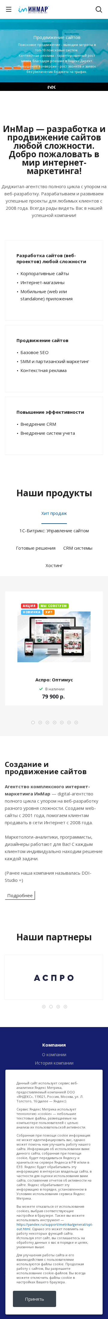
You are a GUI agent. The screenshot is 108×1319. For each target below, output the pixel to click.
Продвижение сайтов (42, 340)
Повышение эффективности (50, 412)
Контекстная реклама (43, 370)
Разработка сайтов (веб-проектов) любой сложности (51, 258)
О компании (54, 1054)
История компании (54, 1063)
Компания (54, 1045)
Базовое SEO (34, 352)
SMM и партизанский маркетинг (54, 361)
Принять (34, 1299)
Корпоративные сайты (44, 273)
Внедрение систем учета (47, 433)
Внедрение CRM (38, 424)
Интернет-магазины (42, 282)
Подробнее (20, 895)
